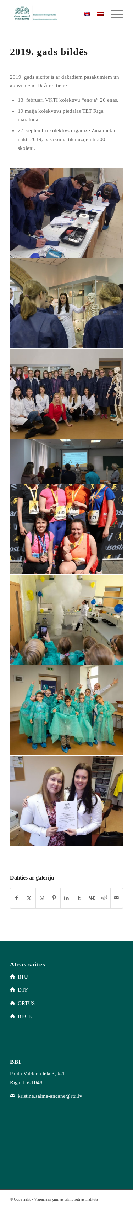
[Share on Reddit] (104, 898)
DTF (23, 990)
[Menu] (113, 14)
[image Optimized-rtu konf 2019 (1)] (66, 801)
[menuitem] (113, 14)
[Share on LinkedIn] (67, 898)
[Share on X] (29, 898)
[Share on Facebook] (16, 898)
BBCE (25, 1016)
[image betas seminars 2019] (66, 213)
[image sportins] (66, 529)
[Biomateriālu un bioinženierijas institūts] (55, 14)
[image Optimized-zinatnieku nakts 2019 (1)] (66, 710)
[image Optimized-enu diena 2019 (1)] (66, 303)
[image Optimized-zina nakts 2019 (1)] (66, 620)
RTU (23, 977)
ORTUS (26, 1003)
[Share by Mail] (117, 898)
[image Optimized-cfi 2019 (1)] (66, 461)
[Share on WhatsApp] (42, 898)
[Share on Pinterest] (54, 898)
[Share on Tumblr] (79, 898)
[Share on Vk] (91, 898)
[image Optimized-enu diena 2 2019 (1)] (66, 394)
